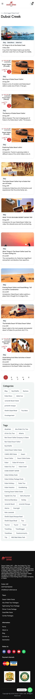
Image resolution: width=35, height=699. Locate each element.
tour (22, 521)
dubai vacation (9, 487)
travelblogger (20, 529)
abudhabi (8, 429)
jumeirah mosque (10, 406)
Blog (4, 42)
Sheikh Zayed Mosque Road (14, 516)
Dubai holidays (9, 483)
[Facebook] (4, 651)
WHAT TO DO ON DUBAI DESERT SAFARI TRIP (17, 217)
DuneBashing (23, 487)
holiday (23, 500)
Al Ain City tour (10, 433)
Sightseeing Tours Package (10, 606)
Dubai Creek (23, 466)
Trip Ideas (24, 410)
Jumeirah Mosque (24, 504)
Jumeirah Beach (10, 504)
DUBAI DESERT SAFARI (12, 471)
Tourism (7, 525)
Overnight (16, 508)
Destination (6, 640)
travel (24, 525)
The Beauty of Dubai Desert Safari (14, 113)
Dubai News (10, 42)
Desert (23, 454)
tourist (16, 525)
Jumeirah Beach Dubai (12, 401)
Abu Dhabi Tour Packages (10, 602)
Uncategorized (9, 415)
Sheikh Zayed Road (11, 410)
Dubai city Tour (10, 466)
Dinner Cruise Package (9, 609)
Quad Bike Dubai (7, 612)
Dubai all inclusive (18, 462)
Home (2, 13)
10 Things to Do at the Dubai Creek (14, 45)
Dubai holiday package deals (14, 479)
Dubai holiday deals (11, 475)
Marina (7, 508)
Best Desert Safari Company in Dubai (17, 437)
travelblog (8, 529)
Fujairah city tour (10, 496)
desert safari (9, 458)
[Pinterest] (14, 651)
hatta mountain (25, 496)
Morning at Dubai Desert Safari (13, 79)
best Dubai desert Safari (12, 442)
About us (5, 630)
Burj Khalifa (15, 391)
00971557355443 (6, 587)
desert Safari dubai (23, 458)
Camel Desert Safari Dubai (13, 450)
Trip (6, 537)
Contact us (5, 636)
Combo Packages (7, 616)
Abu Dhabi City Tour (21, 429)
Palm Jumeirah (9, 512)
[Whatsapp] (24, 651)
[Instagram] (9, 651)
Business (25, 391)
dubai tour (19, 42)
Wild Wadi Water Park (18, 537)
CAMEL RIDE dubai (11, 454)
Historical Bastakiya (11, 500)
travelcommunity (21, 533)
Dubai (6, 462)
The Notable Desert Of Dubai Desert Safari (17, 323)
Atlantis (21, 433)
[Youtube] (19, 651)
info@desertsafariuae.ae (9, 590)
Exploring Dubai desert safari (12, 147)
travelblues (8, 533)
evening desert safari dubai (14, 491)
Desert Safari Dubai (8, 599)
